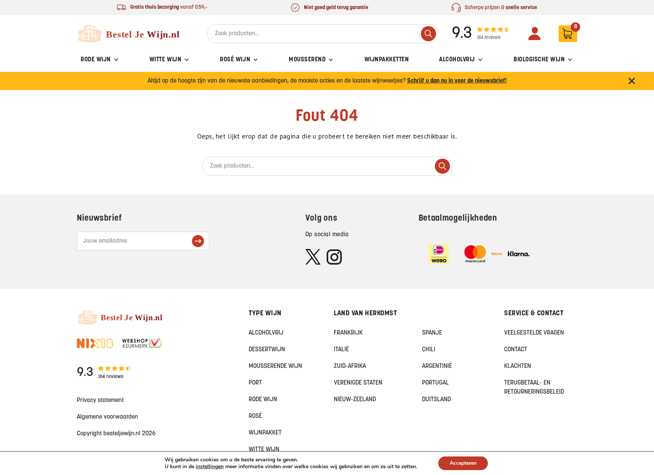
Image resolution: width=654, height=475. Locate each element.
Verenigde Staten (358, 383)
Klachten (517, 366)
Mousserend (307, 60)
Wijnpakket (265, 433)
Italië (341, 350)
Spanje (432, 333)
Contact (515, 350)
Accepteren (463, 463)
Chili (428, 350)
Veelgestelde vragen (534, 333)
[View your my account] (534, 33)
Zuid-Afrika (350, 366)
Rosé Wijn (235, 60)
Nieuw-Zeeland (355, 400)
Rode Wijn (96, 60)
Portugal (435, 383)
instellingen (210, 466)
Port (255, 383)
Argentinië (437, 366)
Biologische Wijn (539, 60)
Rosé (255, 416)
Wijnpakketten (386, 60)
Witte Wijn (165, 60)
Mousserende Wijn (275, 366)
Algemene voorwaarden (107, 417)
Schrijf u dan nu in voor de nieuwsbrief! (457, 81)
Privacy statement (100, 400)
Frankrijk (348, 333)
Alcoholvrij (457, 60)
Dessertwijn (267, 350)
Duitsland (436, 400)
